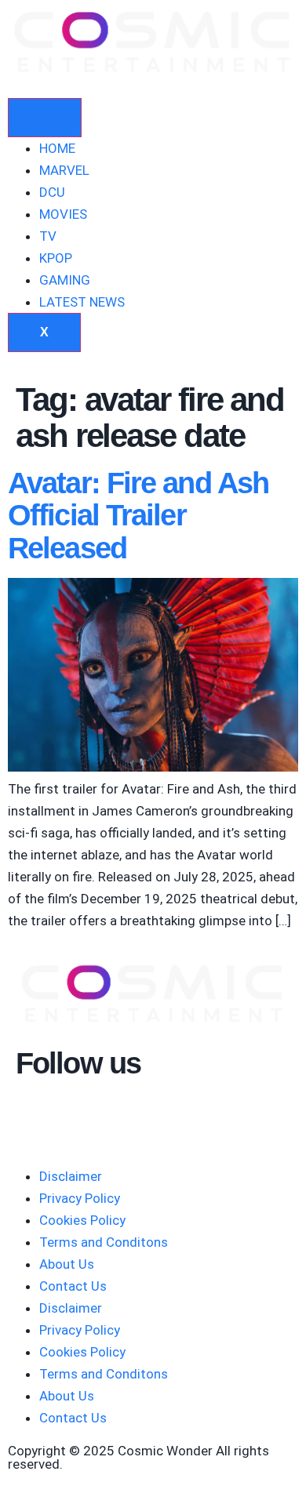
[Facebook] (77, 1115)
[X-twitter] (120, 1115)
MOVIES (63, 214)
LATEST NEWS (82, 302)
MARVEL (64, 170)
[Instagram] (162, 1115)
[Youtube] (35, 1115)
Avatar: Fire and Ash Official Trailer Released (138, 516)
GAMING (64, 280)
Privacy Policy (79, 1198)
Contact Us (73, 1286)
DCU (52, 192)
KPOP (55, 258)
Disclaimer (70, 1176)
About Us (66, 1264)
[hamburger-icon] (45, 117)
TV (47, 236)
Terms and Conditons (103, 1242)
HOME (57, 148)
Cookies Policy (82, 1220)
